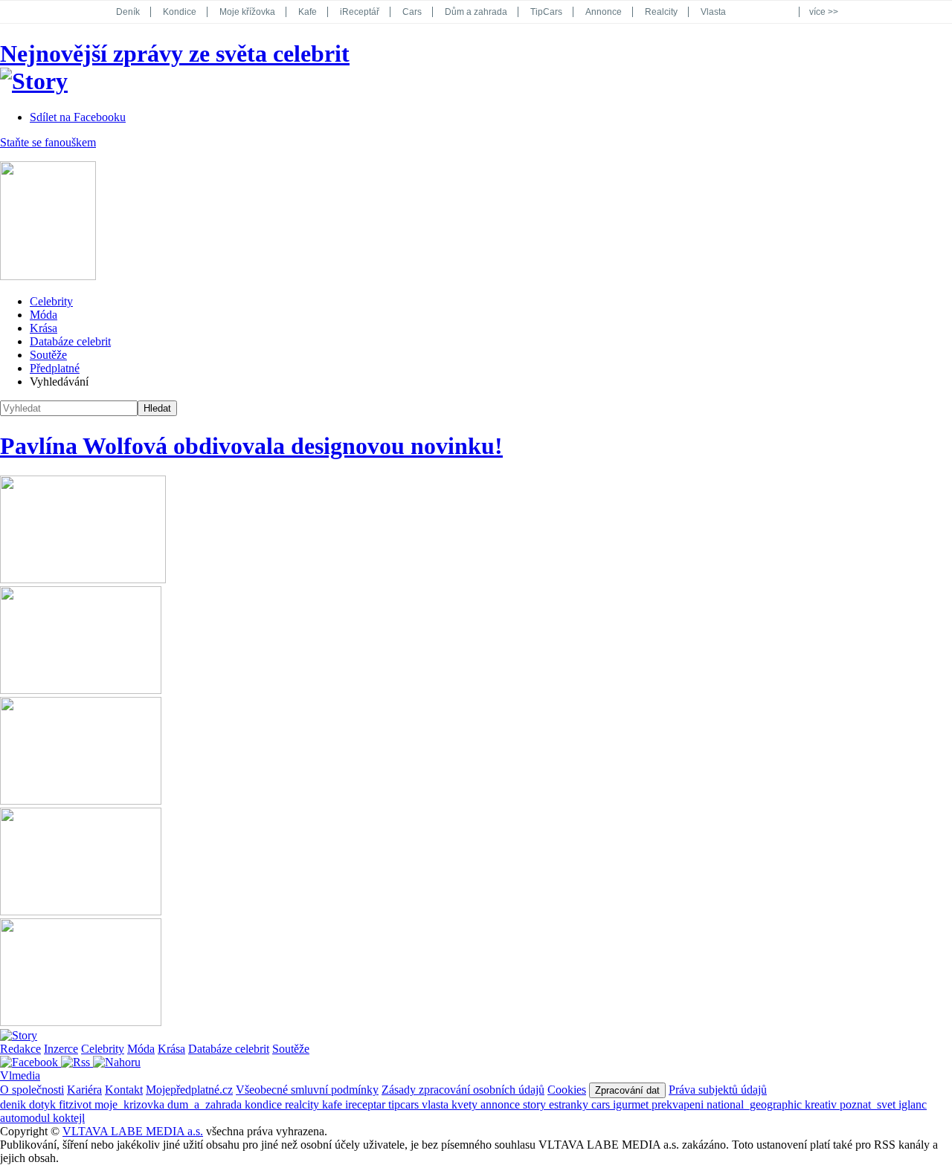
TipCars (546, 12)
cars (602, 1104)
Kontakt (124, 1089)
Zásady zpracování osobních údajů (463, 1089)
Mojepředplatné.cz (189, 1089)
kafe (333, 1104)
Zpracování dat (627, 1090)
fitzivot (76, 1104)
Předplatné (55, 368)
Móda (43, 314)
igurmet (632, 1104)
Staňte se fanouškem (48, 142)
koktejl (69, 1118)
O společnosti (32, 1089)
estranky (570, 1104)
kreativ (822, 1104)
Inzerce (61, 1048)
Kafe (307, 12)
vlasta (436, 1104)
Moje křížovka (247, 12)
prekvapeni (679, 1104)
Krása (43, 328)
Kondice (179, 12)
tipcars (405, 1104)
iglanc (912, 1104)
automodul (26, 1118)
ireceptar (366, 1104)
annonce (501, 1104)
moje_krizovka (130, 1104)
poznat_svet (869, 1104)
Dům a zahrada (476, 12)
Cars (412, 12)
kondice (265, 1104)
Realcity (661, 12)
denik (14, 1104)
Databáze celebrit (70, 341)
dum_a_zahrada (206, 1104)
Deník (128, 12)
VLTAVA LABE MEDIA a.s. (132, 1131)
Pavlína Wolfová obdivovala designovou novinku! (251, 445)
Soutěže (48, 354)
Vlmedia (20, 1075)
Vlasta (713, 12)
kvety (465, 1104)
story (536, 1104)
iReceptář (359, 12)
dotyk (44, 1104)
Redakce (20, 1048)
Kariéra (84, 1089)
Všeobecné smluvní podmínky (307, 1089)
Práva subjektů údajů (718, 1089)
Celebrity (51, 301)
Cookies (566, 1089)
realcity (303, 1104)
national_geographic (756, 1104)
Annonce (603, 12)
